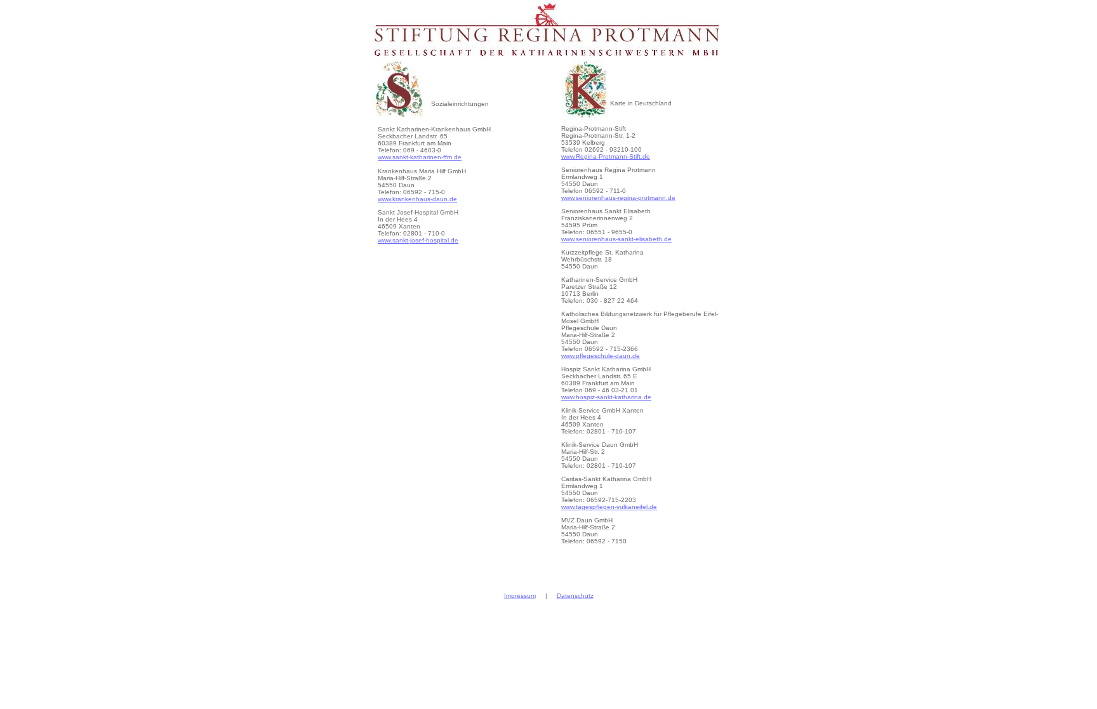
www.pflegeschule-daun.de (600, 355)
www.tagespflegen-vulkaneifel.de (609, 506)
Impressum (520, 595)
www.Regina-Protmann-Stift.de (605, 156)
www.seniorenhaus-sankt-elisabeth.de (616, 238)
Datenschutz (575, 595)
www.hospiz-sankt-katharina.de (606, 397)
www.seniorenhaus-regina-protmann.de (618, 197)
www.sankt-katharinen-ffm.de (420, 157)
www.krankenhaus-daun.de (417, 198)
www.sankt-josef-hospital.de (418, 240)
